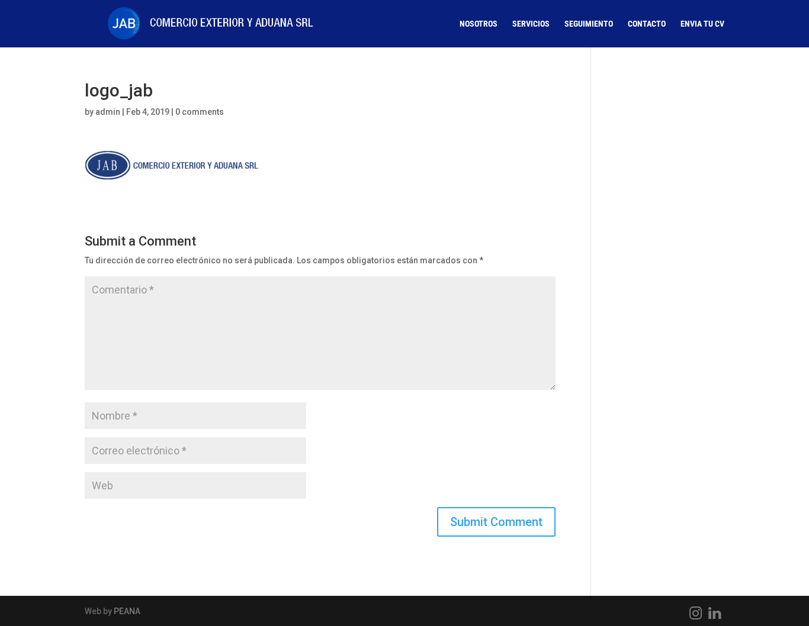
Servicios (531, 24)
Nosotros (478, 24)
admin (107, 112)
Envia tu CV (702, 24)
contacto (647, 24)
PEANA (127, 611)
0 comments (199, 112)
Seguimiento (588, 24)
